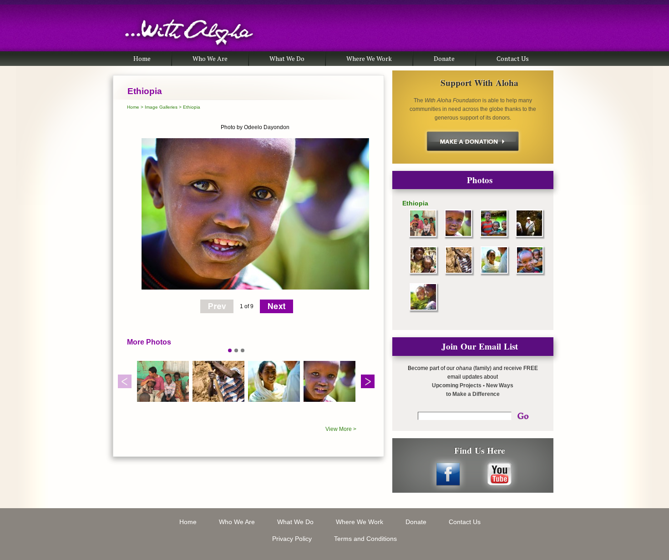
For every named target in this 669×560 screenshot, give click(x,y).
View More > (340, 429)
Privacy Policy (292, 538)
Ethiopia (191, 107)
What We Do (286, 58)
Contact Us (513, 58)
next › (276, 306)
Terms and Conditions (365, 538)
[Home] (189, 49)
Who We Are (210, 58)
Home (142, 58)
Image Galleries (161, 107)
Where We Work (369, 58)
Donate (444, 58)
